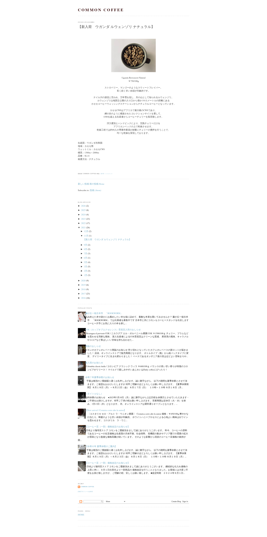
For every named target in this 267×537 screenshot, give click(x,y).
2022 (83, 223)
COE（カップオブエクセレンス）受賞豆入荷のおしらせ (113, 329)
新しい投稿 (83, 183)
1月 (85, 275)
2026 (83, 205)
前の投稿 (94, 183)
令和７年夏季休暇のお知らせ (99, 377)
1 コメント (109, 173)
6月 (85, 257)
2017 (83, 293)
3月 (85, 266)
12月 (86, 231)
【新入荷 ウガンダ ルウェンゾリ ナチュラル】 (116, 26)
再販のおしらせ (93, 346)
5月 (85, 262)
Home (101, 183)
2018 (83, 289)
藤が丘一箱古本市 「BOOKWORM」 (104, 313)
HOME (81, 514)
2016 (83, 297)
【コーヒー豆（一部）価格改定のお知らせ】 (107, 426)
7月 (85, 253)
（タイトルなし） (94, 393)
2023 (83, 218)
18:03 (102, 173)
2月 (85, 270)
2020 (83, 280)
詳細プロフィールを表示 (85, 491)
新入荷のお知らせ (94, 362)
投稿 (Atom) (95, 190)
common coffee (101, 10)
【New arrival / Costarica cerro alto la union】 (105, 410)
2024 (83, 214)
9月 (85, 244)
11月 (86, 235)
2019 (83, 284)
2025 (83, 210)
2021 (83, 227)
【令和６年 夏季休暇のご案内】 (101, 446)
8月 (85, 249)
